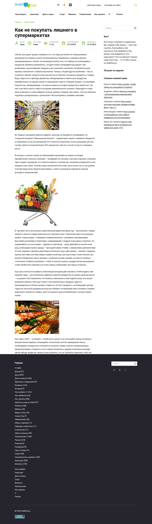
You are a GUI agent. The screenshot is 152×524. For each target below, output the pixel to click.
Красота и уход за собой (25, 402)
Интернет (19, 385)
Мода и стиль (20, 413)
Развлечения (85, 14)
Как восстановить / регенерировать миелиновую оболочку (120, 94)
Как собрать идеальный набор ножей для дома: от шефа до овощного (92, 428)
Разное (119, 14)
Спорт (62, 14)
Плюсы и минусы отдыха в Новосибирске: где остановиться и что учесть (60, 475)
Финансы (72, 14)
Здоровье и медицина (24, 382)
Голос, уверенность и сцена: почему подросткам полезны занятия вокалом (28, 429)
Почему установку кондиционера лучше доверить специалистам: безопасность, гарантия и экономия (123, 476)
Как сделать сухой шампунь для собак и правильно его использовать (119, 114)
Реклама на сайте (112, 5)
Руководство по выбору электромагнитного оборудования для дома (28, 475)
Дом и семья (48, 14)
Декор (17, 371)
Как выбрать (20, 14)
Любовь (18, 406)
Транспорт (34, 14)
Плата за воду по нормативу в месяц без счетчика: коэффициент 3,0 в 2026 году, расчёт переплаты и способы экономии (60, 431)
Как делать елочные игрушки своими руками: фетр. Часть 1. (119, 104)
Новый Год (19, 416)
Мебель (18, 409)
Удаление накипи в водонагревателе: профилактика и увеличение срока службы (92, 475)
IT (109, 14)
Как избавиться (21, 395)
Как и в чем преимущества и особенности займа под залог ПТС (118, 125)
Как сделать (99, 14)
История (18, 389)
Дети (17, 375)
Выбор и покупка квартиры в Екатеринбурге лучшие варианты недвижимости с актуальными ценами (123, 431)
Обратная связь (94, 5)
